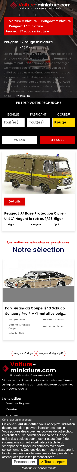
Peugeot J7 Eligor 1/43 (51, 353)
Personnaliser (24, 462)
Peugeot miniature (56, 21)
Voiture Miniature (23, 21)
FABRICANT (38, 114)
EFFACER (57, 140)
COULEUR (64, 114)
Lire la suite (22, 96)
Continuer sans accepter (17, 419)
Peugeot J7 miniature (26, 26)
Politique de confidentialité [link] (38, 468)
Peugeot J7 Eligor (23, 353)
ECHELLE (13, 114)
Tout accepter (54, 462)
